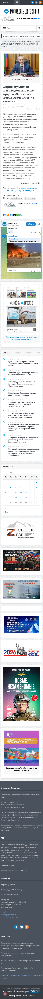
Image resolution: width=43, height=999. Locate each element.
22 (31, 498)
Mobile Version (28, 996)
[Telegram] (20, 215)
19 (16, 498)
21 (26, 498)
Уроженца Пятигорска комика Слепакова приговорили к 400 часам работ (23, 363)
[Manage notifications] (5, 994)
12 (16, 492)
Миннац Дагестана (16, 198)
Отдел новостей (19, 105)
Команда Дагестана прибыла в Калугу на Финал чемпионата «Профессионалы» (21, 384)
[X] (14, 215)
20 (21, 498)
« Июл (5, 512)
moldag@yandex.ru (8, 915)
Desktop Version (15, 996)
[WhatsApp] (17, 215)
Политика (15, 109)
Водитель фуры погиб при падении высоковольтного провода (23, 374)
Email (38, 109)
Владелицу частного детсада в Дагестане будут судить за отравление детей (21, 404)
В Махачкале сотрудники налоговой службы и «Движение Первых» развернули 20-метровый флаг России (23, 427)
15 (31, 492)
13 (21, 492)
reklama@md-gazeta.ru (10, 917)
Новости (8, 109)
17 (5, 498)
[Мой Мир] (11, 215)
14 (26, 492)
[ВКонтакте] (4, 215)
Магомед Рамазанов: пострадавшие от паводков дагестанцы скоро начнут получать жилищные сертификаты (24, 452)
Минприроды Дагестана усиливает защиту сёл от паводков (23, 394)
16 (36, 492)
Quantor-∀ (7, 991)
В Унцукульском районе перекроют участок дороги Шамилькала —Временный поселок (23, 440)
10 (5, 492)
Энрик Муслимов (30, 198)
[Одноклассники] (8, 215)
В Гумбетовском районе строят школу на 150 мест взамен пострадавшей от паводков (21, 415)
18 (10, 498)
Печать (29, 109)
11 (10, 492)
